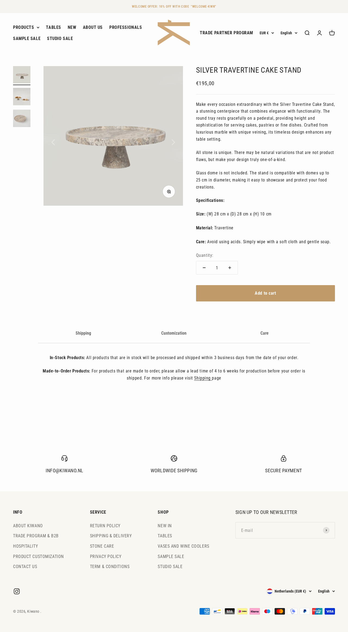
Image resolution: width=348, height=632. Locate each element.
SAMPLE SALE (27, 38)
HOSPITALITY (25, 546)
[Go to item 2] (21, 97)
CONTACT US (25, 566)
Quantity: (204, 255)
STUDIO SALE (60, 38)
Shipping (83, 333)
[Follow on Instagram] (16, 591)
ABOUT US (93, 27)
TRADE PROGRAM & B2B (36, 535)
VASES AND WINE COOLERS (183, 546)
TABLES (53, 27)
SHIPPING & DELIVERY (111, 535)
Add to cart (265, 293)
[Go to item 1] (21, 75)
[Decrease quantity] (204, 267)
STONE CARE (102, 546)
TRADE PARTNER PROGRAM (226, 33)
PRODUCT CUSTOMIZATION (38, 556)
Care (264, 333)
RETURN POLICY (105, 525)
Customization (174, 333)
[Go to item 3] (21, 119)
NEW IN (165, 525)
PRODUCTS (23, 27)
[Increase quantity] (230, 267)
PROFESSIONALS (125, 27)
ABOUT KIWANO (28, 525)
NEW (72, 27)
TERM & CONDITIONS (110, 566)
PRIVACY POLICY (106, 556)
